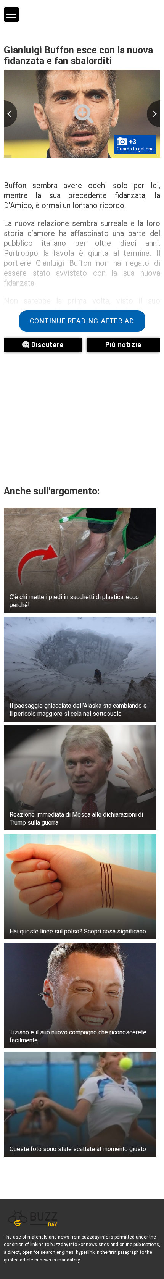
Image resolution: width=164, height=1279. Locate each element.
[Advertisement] (82, 417)
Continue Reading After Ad (82, 321)
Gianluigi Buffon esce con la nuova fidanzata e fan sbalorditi (78, 55)
